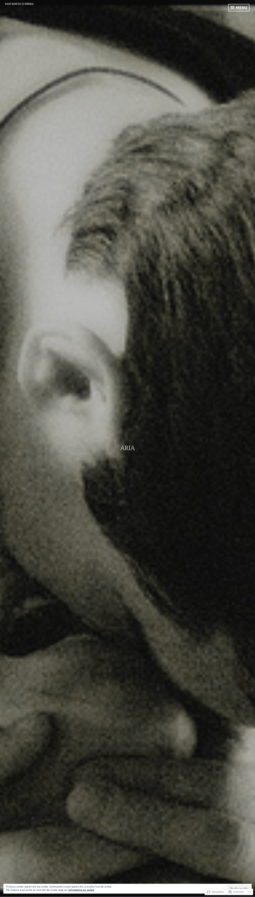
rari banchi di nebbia (19, 3)
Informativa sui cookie (81, 890)
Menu (241, 7)
